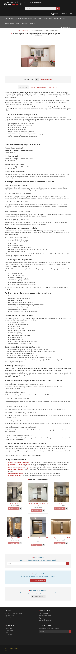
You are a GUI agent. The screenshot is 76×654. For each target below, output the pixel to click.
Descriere (24, 87)
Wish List (7, 632)
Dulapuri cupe (44, 613)
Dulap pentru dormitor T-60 (61, 538)
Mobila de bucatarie (45, 615)
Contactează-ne (9, 619)
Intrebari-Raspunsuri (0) (38, 87)
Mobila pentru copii (24, 18)
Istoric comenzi (9, 630)
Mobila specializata (60, 18)
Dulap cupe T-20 (15, 503)
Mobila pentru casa (10, 18)
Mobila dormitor (44, 617)
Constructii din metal (28, 23)
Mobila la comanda (45, 620)
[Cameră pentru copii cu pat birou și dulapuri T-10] (38, 55)
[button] (55, 13)
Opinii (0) (54, 87)
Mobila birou (48, 18)
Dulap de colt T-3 (15, 538)
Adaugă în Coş (14, 508)
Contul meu (8, 628)
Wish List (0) (66, 27)
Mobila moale (37, 18)
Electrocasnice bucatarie (11, 23)
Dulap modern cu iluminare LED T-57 (38, 539)
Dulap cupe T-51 (61, 503)
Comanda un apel (39, 580)
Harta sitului (8, 634)
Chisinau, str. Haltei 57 (11, 617)
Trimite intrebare (38, 596)
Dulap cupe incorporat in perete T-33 (38, 504)
